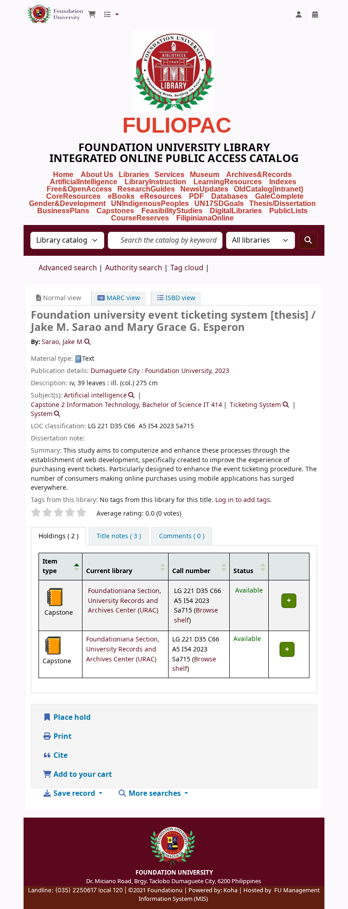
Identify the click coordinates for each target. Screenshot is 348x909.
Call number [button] (191, 571)
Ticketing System (255, 405)
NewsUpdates (204, 189)
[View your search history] (315, 15)
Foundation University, (179, 371)
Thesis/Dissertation (282, 203)
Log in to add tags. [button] (243, 500)
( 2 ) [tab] (58, 536)
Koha (230, 890)
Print (62, 736)
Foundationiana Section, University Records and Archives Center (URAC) (124, 600)
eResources (161, 196)
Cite (60, 755)
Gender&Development (67, 203)
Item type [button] (50, 566)
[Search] (308, 240)
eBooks (121, 196)
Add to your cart (82, 774)
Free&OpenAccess (79, 189)
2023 (222, 371)
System (42, 414)
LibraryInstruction (156, 182)
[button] (92, 15)
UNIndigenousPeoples (150, 203)
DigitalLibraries (237, 211)
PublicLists (288, 211)
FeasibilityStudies (172, 211)
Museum (205, 174)
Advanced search (68, 268)
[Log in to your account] (298, 15)
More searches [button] (155, 793)
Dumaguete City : (118, 371)
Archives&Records (259, 174)
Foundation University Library (48, 10)
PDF (196, 196)
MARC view (122, 298)
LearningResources (227, 182)
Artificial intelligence (95, 395)
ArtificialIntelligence (83, 182)
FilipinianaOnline (205, 218)
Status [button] (243, 571)
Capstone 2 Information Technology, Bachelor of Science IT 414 (126, 405)
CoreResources (73, 196)
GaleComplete (279, 196)
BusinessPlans (63, 211)
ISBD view (179, 298)
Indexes (282, 182)
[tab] (119, 536)
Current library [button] (109, 571)
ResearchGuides (146, 189)
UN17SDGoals (219, 203)
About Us (97, 174)
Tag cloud (186, 268)
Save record (74, 793)
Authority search (133, 268)
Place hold (71, 717)
